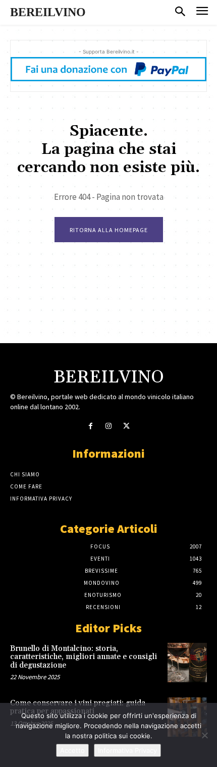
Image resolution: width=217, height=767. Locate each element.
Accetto (72, 750)
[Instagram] (108, 426)
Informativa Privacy (127, 750)
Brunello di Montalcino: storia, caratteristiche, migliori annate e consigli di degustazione (83, 657)
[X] (126, 426)
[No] (204, 735)
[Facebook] (90, 426)
